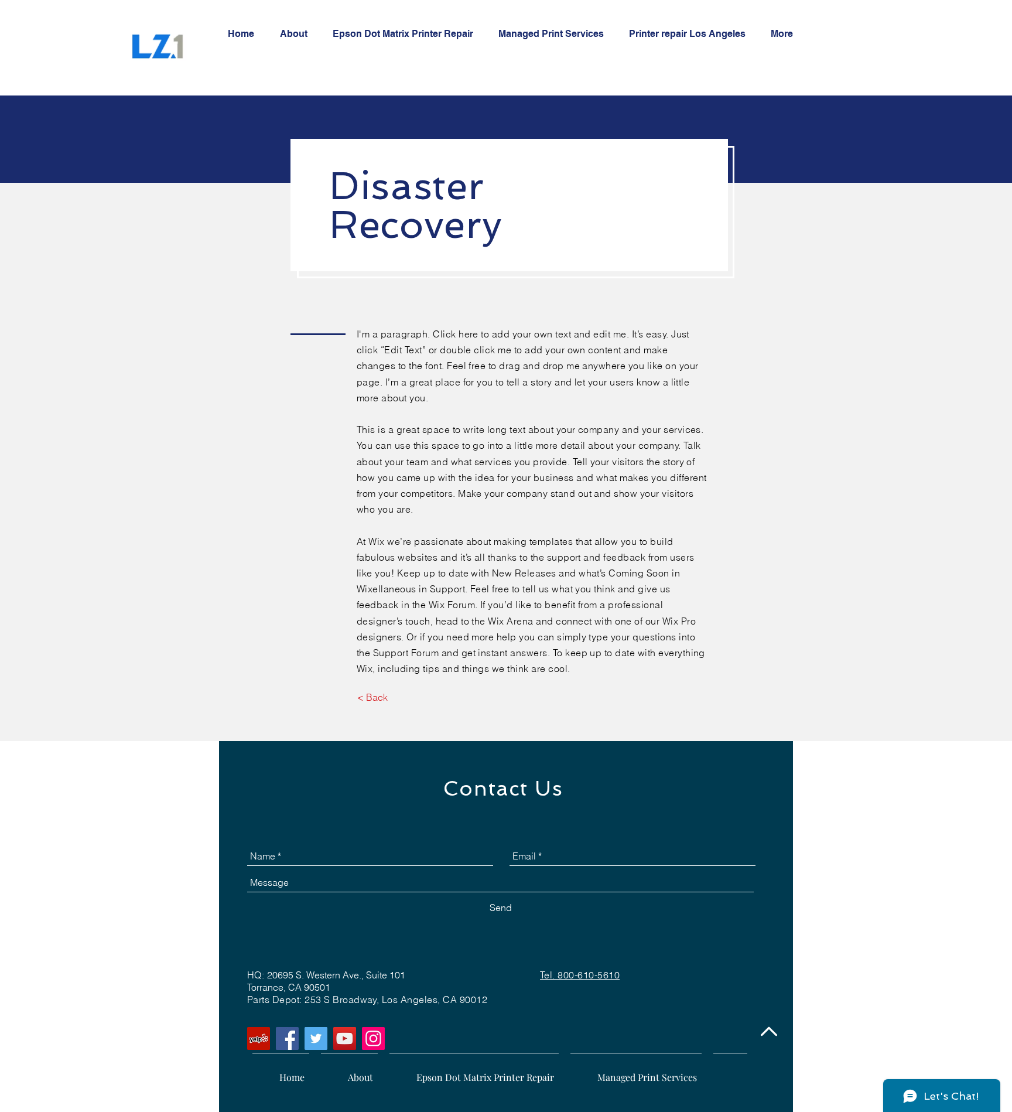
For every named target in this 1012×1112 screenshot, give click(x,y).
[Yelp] (258, 1038)
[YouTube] (344, 1038)
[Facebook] (287, 1038)
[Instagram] (373, 1038)
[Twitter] (316, 1038)
